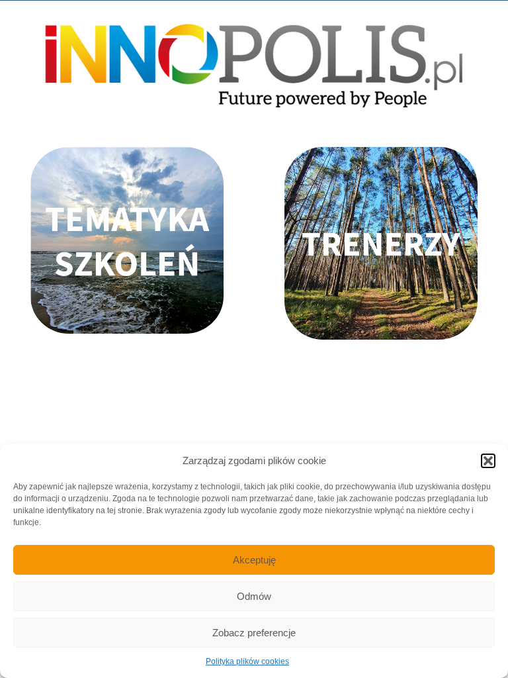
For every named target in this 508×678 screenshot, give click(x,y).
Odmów (254, 596)
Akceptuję (254, 559)
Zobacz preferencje (254, 632)
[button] (488, 460)
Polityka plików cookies (247, 661)
